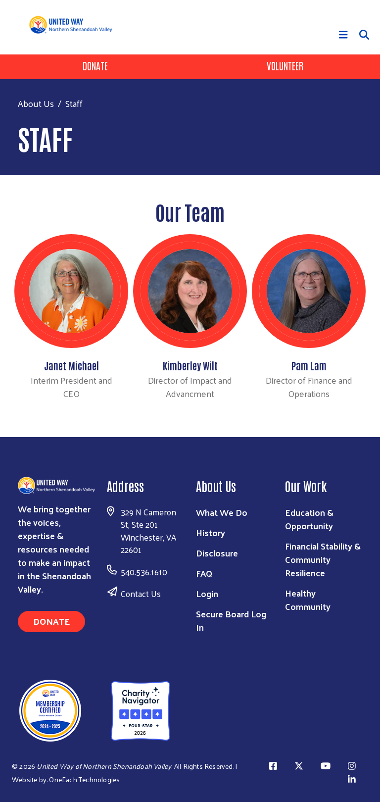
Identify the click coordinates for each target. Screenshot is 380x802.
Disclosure (217, 552)
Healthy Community (308, 599)
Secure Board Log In (231, 620)
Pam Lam (309, 365)
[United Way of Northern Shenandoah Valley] (89, 709)
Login (207, 593)
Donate (95, 65)
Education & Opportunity (309, 518)
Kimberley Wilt (190, 365)
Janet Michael (71, 365)
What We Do (221, 512)
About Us (36, 103)
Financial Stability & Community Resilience (323, 559)
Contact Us (141, 593)
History (210, 532)
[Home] (74, 25)
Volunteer (285, 65)
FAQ (204, 573)
